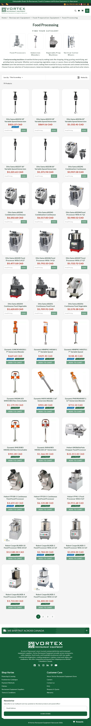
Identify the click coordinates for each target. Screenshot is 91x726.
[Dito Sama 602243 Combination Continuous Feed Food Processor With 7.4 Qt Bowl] (45, 195)
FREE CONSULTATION (7, 4)
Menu (87, 11)
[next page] (52, 617)
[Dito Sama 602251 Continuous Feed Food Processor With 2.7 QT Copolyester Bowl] (45, 287)
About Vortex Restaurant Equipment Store (62, 676)
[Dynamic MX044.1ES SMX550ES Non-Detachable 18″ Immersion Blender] (15, 382)
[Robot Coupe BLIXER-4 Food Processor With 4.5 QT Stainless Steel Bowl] (15, 578)
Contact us (51, 683)
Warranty (50, 692)
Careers (49, 680)
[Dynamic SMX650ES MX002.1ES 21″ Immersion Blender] (45, 431)
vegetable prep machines (60, 67)
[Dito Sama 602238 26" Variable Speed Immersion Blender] (45, 150)
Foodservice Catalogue (10, 680)
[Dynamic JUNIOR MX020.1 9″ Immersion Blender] (15, 333)
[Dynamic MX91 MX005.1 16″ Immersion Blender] (45, 382)
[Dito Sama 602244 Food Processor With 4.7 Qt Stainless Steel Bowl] (75, 195)
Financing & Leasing (8, 676)
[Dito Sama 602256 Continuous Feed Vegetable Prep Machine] (75, 287)
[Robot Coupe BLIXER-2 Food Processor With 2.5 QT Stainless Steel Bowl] (45, 529)
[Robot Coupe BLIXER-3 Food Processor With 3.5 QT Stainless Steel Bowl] (75, 529)
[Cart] (82, 11)
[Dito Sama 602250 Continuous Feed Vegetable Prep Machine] (15, 287)
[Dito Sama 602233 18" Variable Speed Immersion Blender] (45, 102)
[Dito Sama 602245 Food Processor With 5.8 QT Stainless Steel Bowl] (15, 241)
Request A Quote (53, 689)
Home (4, 18)
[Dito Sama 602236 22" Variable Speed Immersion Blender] (75, 102)
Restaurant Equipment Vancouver (47, 723)
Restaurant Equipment (19, 18)
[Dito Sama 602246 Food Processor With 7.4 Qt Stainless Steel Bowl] (45, 241)
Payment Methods (8, 683)
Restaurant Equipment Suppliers (13, 689)
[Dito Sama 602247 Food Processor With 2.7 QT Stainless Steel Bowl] (75, 241)
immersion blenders (43, 67)
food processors (30, 67)
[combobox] (13, 77)
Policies (4, 686)
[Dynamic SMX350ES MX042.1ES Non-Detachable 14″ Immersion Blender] (15, 431)
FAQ (48, 686)
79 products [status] (7, 83)
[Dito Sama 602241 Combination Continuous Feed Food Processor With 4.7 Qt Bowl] (75, 150)
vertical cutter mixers (81, 67)
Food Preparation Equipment (46, 18)
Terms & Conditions (9, 692)
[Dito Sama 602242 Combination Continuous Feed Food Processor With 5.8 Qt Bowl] (15, 195)
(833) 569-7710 (3, 4)
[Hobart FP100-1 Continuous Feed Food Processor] (15, 480)
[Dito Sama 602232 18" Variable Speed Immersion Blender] (15, 102)
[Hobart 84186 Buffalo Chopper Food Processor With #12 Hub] (75, 431)
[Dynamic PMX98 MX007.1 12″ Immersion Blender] (75, 382)
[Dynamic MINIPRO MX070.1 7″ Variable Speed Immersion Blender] (75, 333)
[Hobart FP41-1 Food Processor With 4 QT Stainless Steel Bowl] (75, 480)
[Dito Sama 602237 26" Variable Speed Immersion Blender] (15, 150)
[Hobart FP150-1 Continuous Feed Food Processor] (45, 480)
